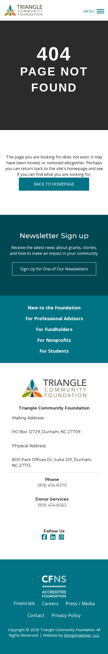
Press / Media (80, 603)
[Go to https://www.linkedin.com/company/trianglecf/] (53, 537)
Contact (35, 615)
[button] (54, 268)
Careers (50, 603)
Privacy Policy (66, 615)
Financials (24, 603)
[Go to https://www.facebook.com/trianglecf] (44, 537)
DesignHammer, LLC (81, 635)
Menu (88, 11)
